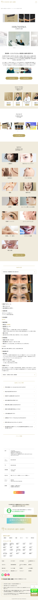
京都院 (31, 549)
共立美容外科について (31, 561)
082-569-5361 (13, 465)
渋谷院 (24, 543)
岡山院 (18, 553)
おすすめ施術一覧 (19, 135)
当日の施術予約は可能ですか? (11, 400)
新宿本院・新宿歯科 (5, 544)
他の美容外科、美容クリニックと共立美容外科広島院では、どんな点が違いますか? (18, 427)
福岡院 (31, 553)
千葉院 (11, 547)
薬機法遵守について (14, 570)
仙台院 (31, 547)
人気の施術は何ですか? (9, 413)
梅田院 (24, 549)
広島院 (11, 553)
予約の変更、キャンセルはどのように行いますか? (15, 387)
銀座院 (18, 543)
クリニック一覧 (7, 541)
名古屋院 (11, 549)
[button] (1, 125)
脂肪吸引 (10, 537)
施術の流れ (4, 568)
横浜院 (5, 547)
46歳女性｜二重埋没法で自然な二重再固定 (10, 374)
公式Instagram (20, 492)
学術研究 (21, 568)
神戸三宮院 (5, 553)
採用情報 (29, 570)
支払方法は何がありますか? (10, 391)
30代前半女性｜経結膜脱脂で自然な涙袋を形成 (10, 271)
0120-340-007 (13, 459)
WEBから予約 (26, 78)
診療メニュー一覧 (19, 255)
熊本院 (11, 555)
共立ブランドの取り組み (23, 565)
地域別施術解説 (13, 564)
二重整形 (4, 537)
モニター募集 (13, 568)
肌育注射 (32, 537)
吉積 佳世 (3, 319)
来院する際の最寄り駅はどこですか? (12, 409)
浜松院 (5, 549)
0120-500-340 (8, 579)
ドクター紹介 (13, 560)
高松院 (24, 553)
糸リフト (21, 537)
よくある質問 (30, 568)
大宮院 (18, 547)
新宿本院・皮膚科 (12, 544)
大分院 (5, 555)
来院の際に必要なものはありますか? (12, 404)
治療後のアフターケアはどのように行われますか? (15, 417)
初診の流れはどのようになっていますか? (13, 422)
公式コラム (3, 564)
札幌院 (24, 547)
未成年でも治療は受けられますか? (12, 395)
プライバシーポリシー (5, 570)
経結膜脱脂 (8, 324)
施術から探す (6, 536)
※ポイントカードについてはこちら (16, 481)
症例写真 (29, 564)
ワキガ (27, 537)
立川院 (31, 543)
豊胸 (16, 537)
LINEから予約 (12, 78)
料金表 (3, 560)
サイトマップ (21, 570)
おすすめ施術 (22, 560)
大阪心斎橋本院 (18, 550)
